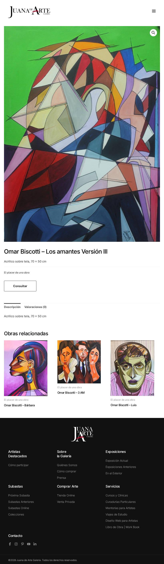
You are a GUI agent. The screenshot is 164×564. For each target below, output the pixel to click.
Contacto (15, 536)
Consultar (20, 286)
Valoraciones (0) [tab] (35, 307)
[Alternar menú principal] (154, 11)
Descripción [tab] (12, 307)
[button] (153, 32)
